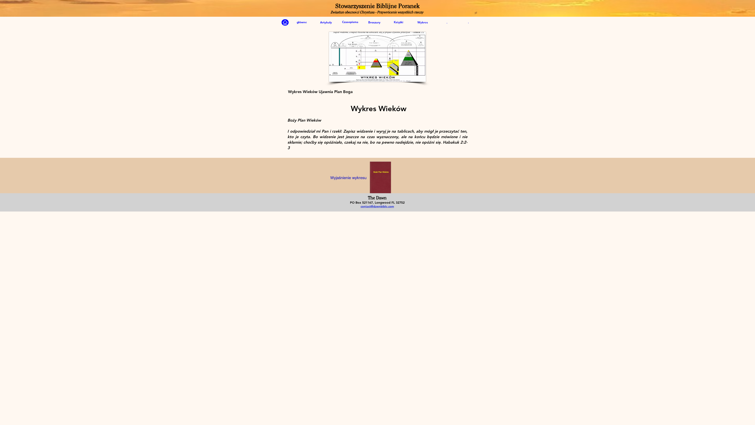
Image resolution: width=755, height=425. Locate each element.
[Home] (285, 22)
